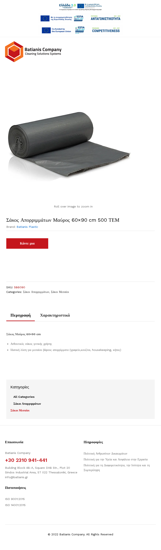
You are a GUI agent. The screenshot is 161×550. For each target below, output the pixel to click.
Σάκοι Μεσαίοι (60, 292)
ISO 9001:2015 (15, 499)
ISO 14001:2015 (15, 505)
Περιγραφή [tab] (20, 315)
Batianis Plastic (27, 226)
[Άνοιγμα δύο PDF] (80, 18)
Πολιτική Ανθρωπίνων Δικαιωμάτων (105, 453)
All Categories (24, 396)
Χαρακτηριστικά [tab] (55, 315)
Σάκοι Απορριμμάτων (36, 292)
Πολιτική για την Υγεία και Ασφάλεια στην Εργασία (116, 459)
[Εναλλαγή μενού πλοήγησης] (12, 69)
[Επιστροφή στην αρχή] (155, 542)
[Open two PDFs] (80, 30)
